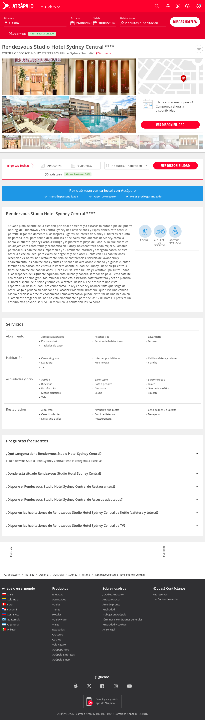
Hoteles (29, 574)
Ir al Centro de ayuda (165, 599)
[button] (199, 49)
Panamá (12, 609)
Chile (10, 594)
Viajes (55, 624)
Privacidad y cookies (114, 624)
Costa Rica (13, 614)
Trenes (56, 609)
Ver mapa (104, 53)
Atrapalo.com (12, 574)
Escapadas (58, 629)
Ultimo (86, 574)
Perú (10, 604)
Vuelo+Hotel (59, 619)
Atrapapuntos (60, 649)
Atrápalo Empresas (63, 654)
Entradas (57, 594)
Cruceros (57, 634)
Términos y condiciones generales (122, 619)
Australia (58, 574)
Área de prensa (111, 604)
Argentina (13, 624)
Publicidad (108, 609)
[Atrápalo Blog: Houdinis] (75, 686)
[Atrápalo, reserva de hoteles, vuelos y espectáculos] (18, 6)
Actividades (59, 599)
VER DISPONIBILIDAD (170, 124)
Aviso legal (108, 629)
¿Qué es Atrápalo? (113, 594)
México (11, 629)
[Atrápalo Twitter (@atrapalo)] (89, 686)
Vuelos (56, 604)
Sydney (72, 574)
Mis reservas (160, 594)
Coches (56, 639)
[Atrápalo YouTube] (129, 686)
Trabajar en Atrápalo (114, 614)
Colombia (12, 599)
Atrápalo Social (111, 599)
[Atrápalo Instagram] (116, 686)
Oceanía (43, 574)
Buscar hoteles (185, 21)
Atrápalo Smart (61, 659)
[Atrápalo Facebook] (102, 686)
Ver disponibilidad (175, 165)
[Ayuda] (187, 6)
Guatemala (13, 619)
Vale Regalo (59, 644)
